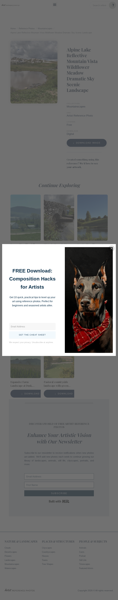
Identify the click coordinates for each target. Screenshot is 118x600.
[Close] (111, 248)
